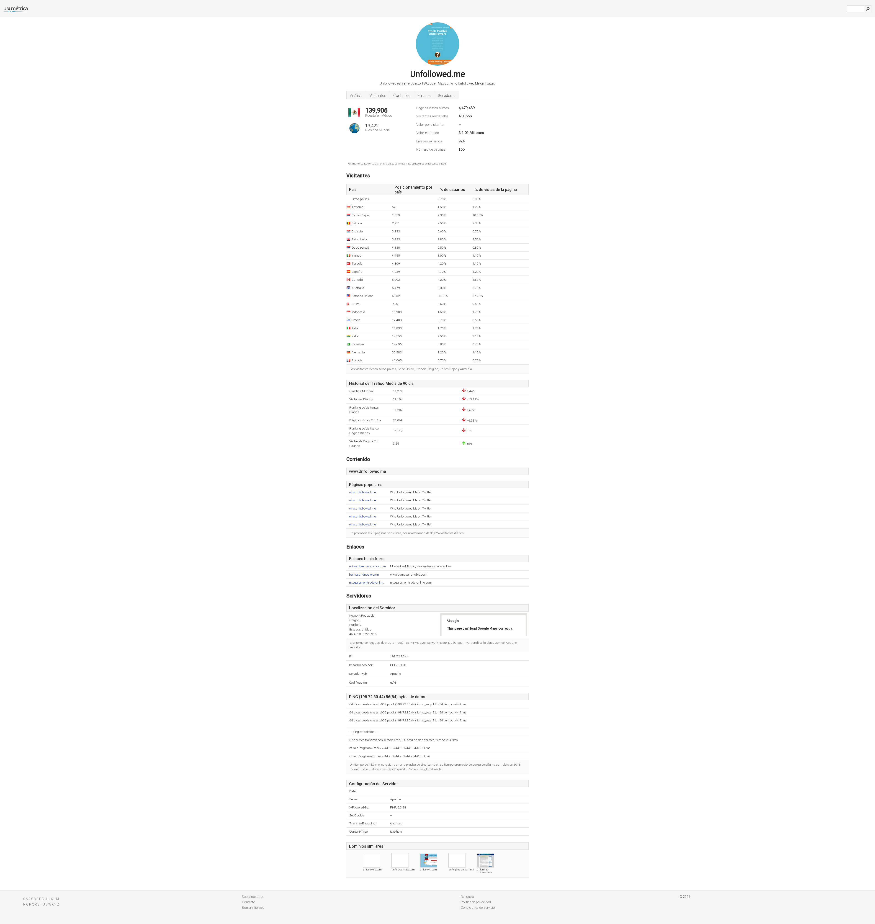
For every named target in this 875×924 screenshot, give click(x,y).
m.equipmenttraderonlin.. (366, 582)
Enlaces (424, 95)
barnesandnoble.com (364, 574)
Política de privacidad (476, 902)
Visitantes (378, 95)
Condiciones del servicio (478, 907)
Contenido (402, 95)
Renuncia (467, 896)
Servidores (447, 95)
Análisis (356, 95)
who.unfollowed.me (362, 492)
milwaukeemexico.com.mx (367, 566)
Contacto (248, 902)
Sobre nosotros (253, 896)
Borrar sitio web (253, 907)
